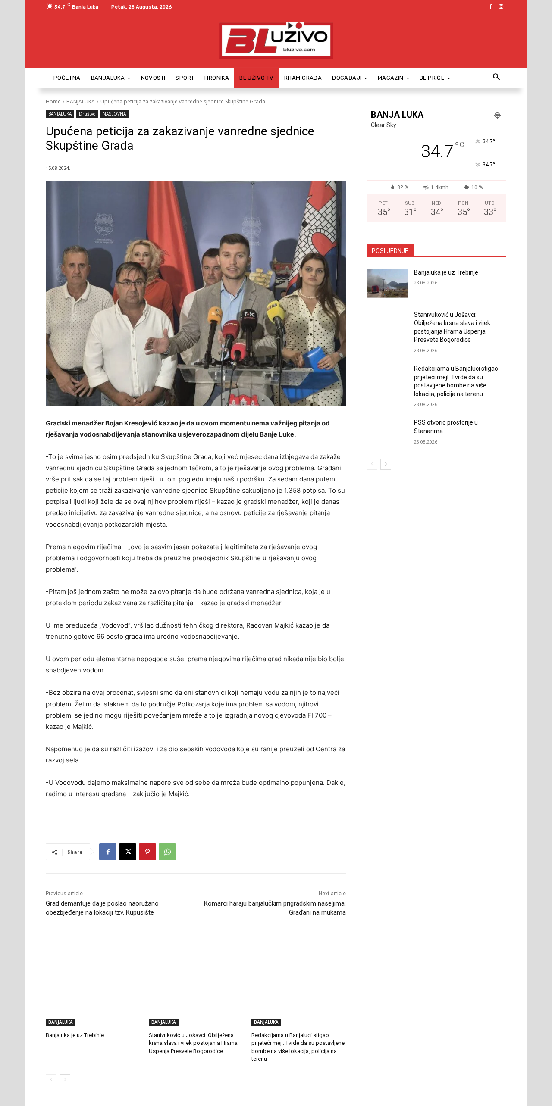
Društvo (87, 114)
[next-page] (65, 1079)
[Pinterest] (147, 851)
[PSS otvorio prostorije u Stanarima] (387, 433)
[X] (127, 851)
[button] (496, 78)
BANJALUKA (80, 101)
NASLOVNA (114, 114)
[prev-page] (51, 1079)
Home (53, 101)
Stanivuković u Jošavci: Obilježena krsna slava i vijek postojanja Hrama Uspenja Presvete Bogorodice (193, 1043)
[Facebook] (491, 7)
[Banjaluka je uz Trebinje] (93, 993)
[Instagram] (501, 7)
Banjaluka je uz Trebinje (75, 1035)
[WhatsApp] (167, 851)
